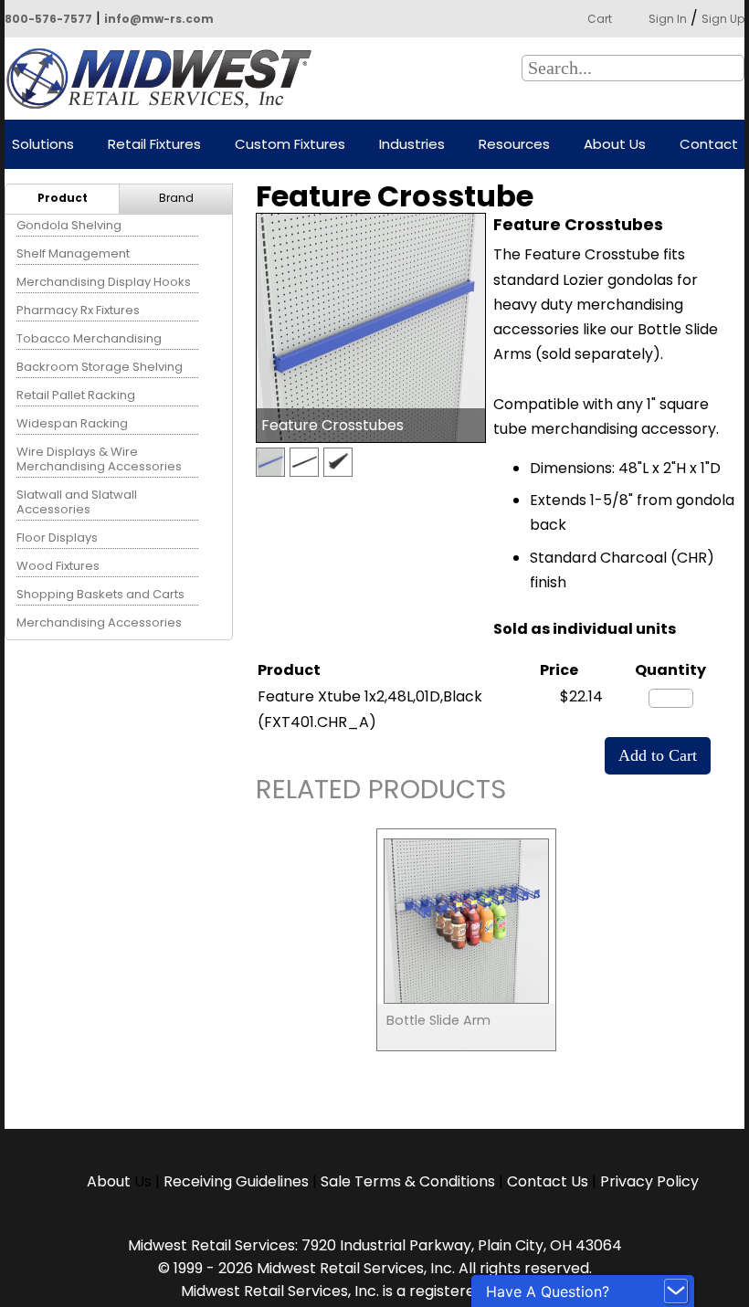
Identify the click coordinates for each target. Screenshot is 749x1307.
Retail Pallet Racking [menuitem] (75, 395)
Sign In (668, 18)
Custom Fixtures (290, 145)
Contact (709, 145)
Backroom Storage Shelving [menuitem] (99, 366)
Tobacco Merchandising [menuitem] (89, 338)
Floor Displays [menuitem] (57, 537)
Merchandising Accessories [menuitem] (99, 622)
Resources (514, 145)
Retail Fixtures (154, 145)
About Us (615, 145)
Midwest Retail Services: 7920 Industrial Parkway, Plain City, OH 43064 (375, 1245)
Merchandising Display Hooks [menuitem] (103, 281)
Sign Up (723, 18)
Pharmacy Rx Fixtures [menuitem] (78, 310)
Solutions (43, 145)
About (110, 1181)
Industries (412, 145)
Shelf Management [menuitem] (73, 253)
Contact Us (547, 1181)
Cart (599, 18)
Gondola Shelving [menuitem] (68, 225)
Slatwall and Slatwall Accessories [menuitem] (76, 502)
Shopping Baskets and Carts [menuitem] (100, 594)
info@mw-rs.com (159, 18)
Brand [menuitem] (176, 198)
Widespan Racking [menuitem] (72, 423)
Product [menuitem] (62, 198)
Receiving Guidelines (236, 1181)
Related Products (381, 792)
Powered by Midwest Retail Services (165, 79)
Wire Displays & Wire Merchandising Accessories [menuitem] (99, 459)
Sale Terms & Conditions (408, 1181)
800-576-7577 (48, 18)
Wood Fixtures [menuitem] (58, 565)
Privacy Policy (649, 1181)
